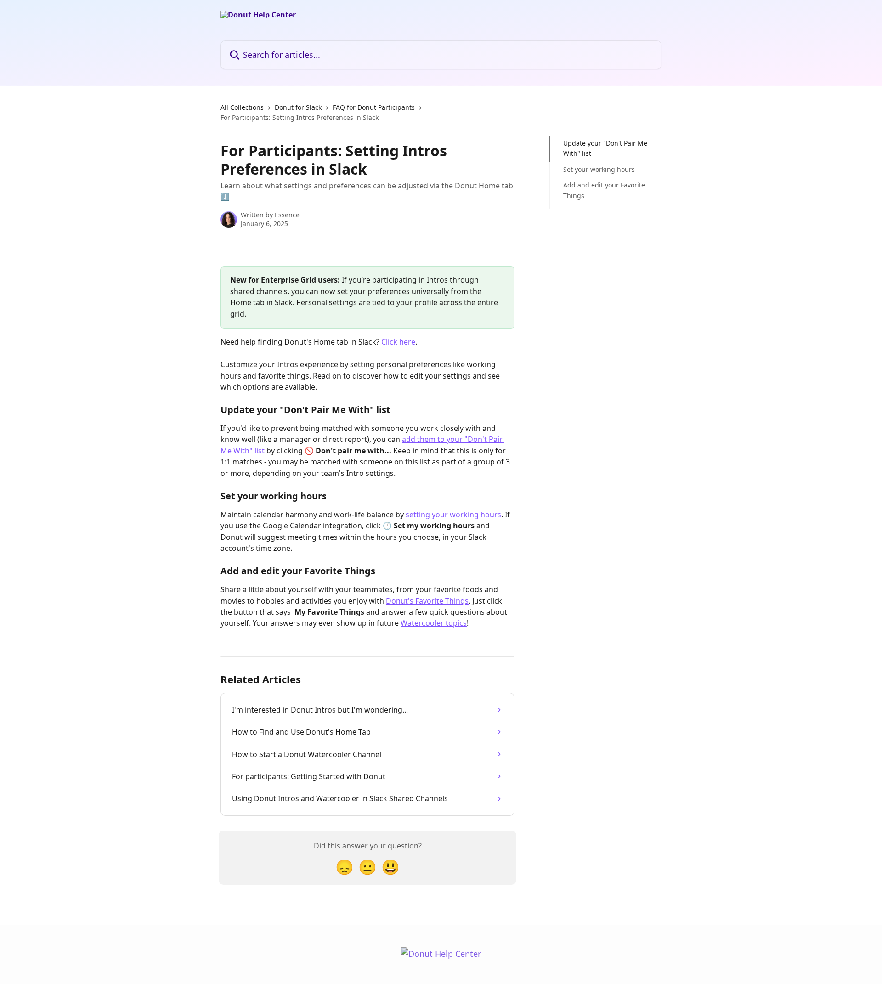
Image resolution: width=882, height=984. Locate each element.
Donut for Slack (298, 107)
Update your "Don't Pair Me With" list (605, 148)
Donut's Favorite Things (427, 601)
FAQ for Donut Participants (374, 107)
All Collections (242, 107)
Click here (398, 342)
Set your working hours (599, 169)
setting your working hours (453, 514)
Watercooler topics (434, 623)
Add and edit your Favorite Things (604, 190)
